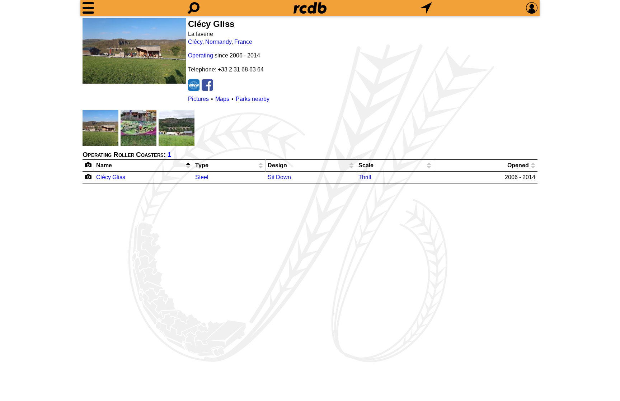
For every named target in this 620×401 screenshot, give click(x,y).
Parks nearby (252, 99)
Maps (222, 99)
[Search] (193, 8)
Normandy (218, 42)
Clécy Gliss (110, 177)
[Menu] (88, 8)
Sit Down (279, 177)
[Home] (310, 8)
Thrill (364, 177)
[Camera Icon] (88, 176)
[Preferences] (531, 8)
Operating (200, 55)
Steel (201, 177)
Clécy (195, 42)
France (243, 42)
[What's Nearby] (426, 8)
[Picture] (134, 51)
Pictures (198, 99)
